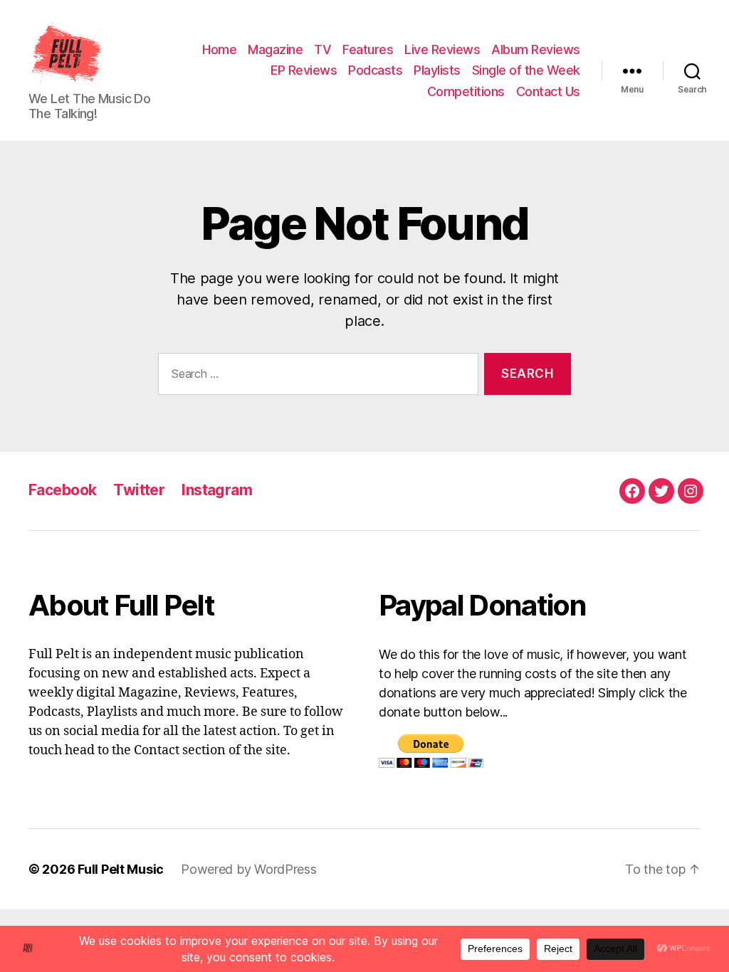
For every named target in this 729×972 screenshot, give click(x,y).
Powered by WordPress (249, 869)
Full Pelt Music (121, 869)
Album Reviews (535, 49)
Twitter (138, 490)
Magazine (275, 49)
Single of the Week (526, 70)
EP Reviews (304, 70)
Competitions (466, 91)
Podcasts (375, 70)
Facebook (62, 490)
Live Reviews (442, 49)
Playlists (437, 70)
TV (322, 49)
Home (219, 49)
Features (367, 49)
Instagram (217, 490)
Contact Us (548, 91)
